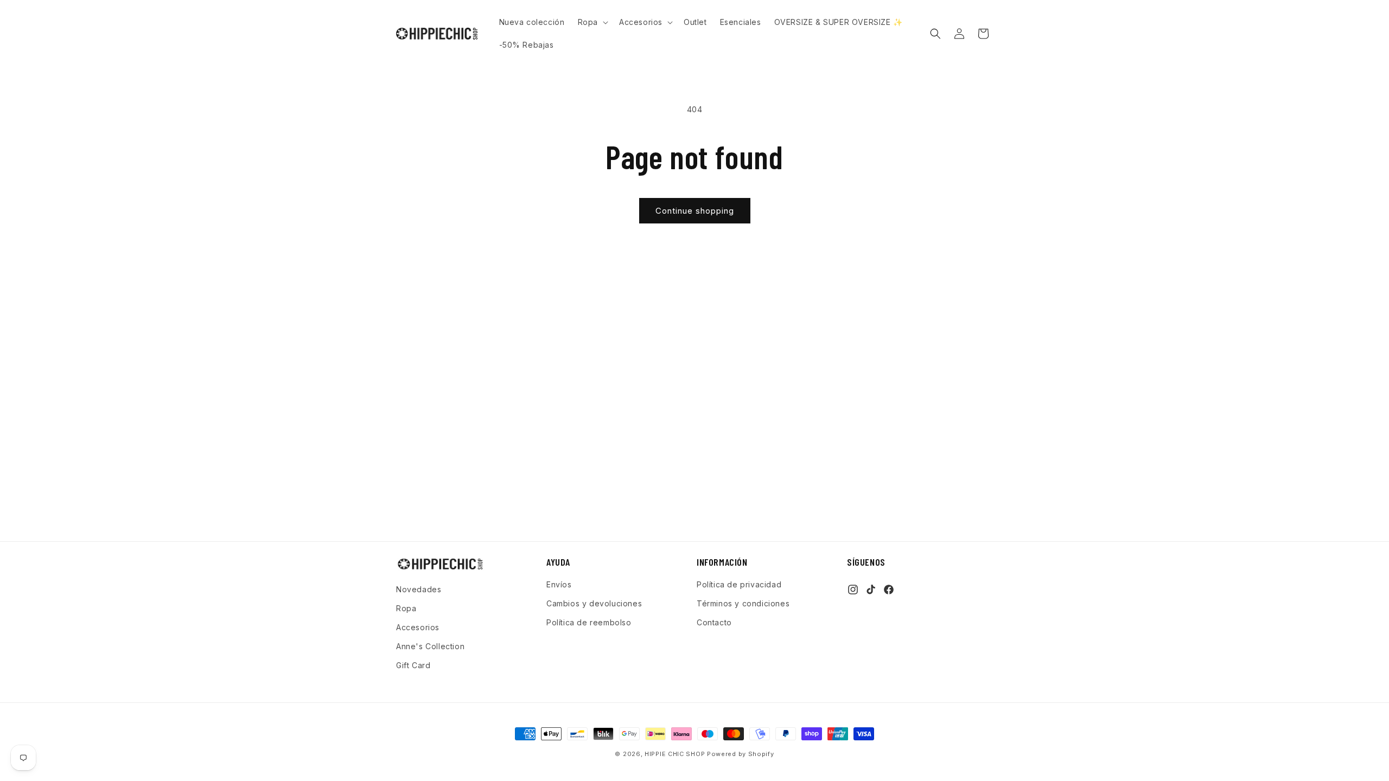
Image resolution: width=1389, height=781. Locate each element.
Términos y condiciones (743, 603)
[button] (592, 22)
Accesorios (417, 627)
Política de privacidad (739, 584)
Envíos (559, 584)
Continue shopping (694, 211)
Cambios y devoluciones (594, 603)
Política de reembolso (589, 622)
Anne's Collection (430, 646)
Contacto (714, 622)
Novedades (418, 589)
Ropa (406, 608)
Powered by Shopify (740, 754)
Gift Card (413, 665)
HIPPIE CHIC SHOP (676, 754)
